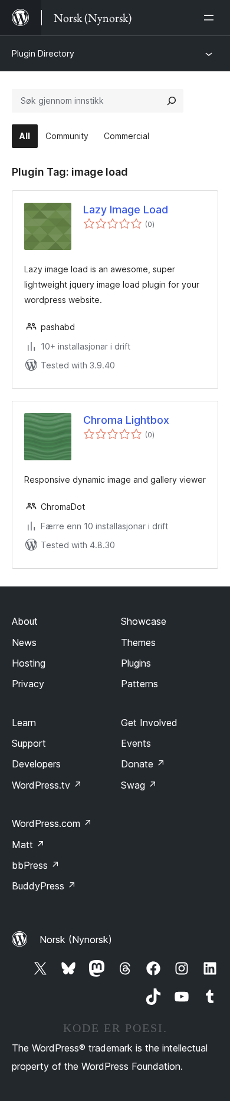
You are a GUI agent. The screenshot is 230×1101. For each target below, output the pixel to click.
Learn (24, 722)
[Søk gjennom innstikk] (171, 101)
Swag (139, 785)
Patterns (139, 684)
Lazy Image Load (125, 209)
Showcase (143, 621)
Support (29, 743)
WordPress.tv (47, 785)
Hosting (28, 663)
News (24, 642)
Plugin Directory (43, 53)
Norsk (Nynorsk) (76, 939)
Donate (143, 764)
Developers (36, 764)
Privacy (28, 684)
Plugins (136, 663)
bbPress (36, 865)
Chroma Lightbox (126, 420)
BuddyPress (44, 886)
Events (136, 743)
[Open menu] (211, 17)
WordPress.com (52, 823)
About (25, 621)
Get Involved (149, 722)
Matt (28, 845)
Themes (138, 642)
